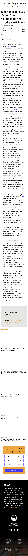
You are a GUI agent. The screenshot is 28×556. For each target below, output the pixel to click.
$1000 (19, 464)
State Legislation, (15, 322)
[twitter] (11, 30)
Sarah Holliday (5, 37)
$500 (9, 464)
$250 (19, 460)
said (22, 197)
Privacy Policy (11, 527)
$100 (9, 460)
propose (5, 224)
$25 (9, 456)
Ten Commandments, (15, 320)
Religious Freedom (10, 324)
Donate (14, 471)
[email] (17, 30)
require (10, 46)
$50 (19, 456)
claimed (5, 144)
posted (5, 255)
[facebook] (4, 30)
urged (15, 109)
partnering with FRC (11, 507)
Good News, (8, 322)
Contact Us (17, 527)
